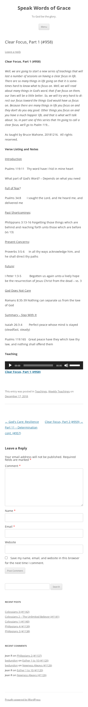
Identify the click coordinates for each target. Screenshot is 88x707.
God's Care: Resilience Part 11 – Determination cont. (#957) (22, 427)
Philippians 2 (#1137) (29, 655)
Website (10, 542)
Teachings (41, 391)
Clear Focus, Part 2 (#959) (64, 422)
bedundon (11, 660)
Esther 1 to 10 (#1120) (35, 660)
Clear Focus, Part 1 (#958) (23, 372)
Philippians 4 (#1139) (17, 626)
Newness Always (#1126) (37, 665)
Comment (13, 466)
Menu (44, 26)
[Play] (10, 365)
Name (10, 511)
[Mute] (66, 365)
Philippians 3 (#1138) (17, 631)
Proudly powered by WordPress (23, 699)
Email (10, 526)
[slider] (75, 365)
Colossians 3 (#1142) (17, 612)
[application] (44, 365)
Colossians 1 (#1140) (17, 621)
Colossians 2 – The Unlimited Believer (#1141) (32, 616)
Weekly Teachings (59, 391)
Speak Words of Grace (44, 8)
